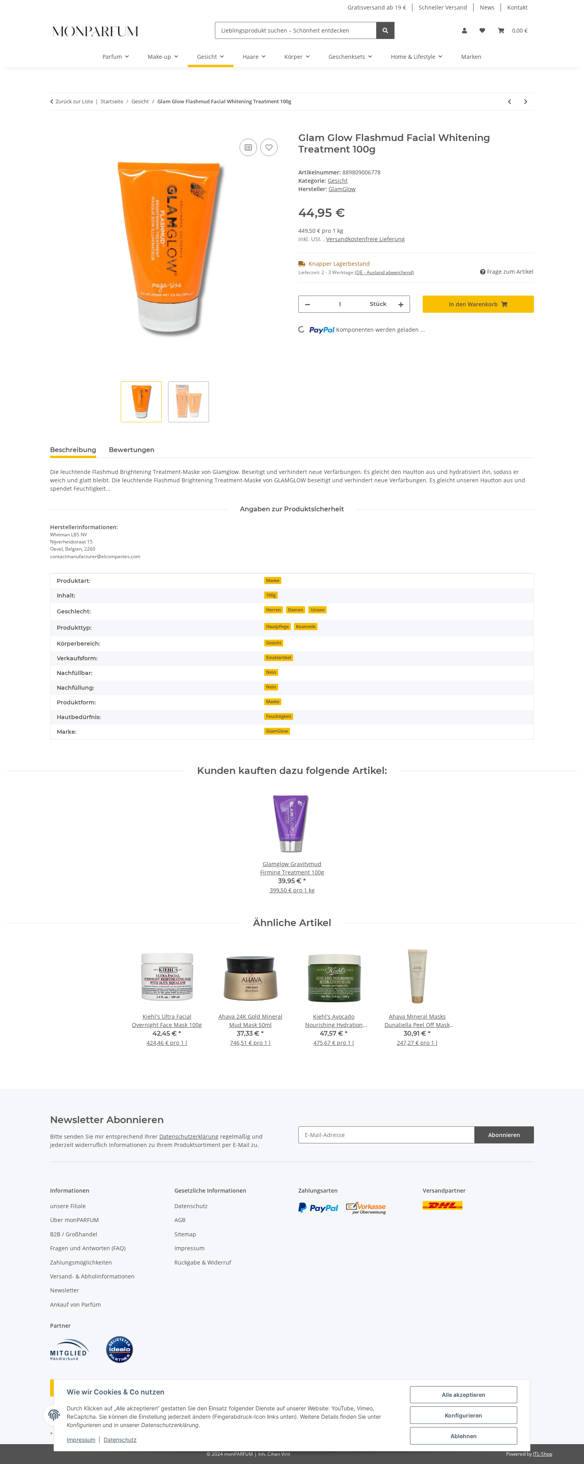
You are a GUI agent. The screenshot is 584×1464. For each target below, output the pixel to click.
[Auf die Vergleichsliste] (248, 147)
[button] (464, 30)
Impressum (81, 1439)
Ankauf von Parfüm (75, 1304)
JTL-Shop (542, 1453)
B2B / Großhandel (73, 1234)
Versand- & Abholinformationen (92, 1276)
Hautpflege (277, 626)
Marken (471, 56)
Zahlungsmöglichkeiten (81, 1262)
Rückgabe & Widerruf (202, 1262)
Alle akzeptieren (463, 1394)
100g (271, 595)
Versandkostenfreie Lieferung (365, 239)
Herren (273, 610)
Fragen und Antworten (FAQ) (88, 1248)
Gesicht (338, 180)
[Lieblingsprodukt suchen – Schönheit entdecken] (385, 30)
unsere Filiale (68, 1206)
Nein (271, 672)
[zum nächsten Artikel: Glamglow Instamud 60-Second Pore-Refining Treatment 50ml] (526, 101)
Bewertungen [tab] (132, 450)
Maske (272, 580)
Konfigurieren (463, 1415)
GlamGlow (277, 731)
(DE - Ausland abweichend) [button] (384, 272)
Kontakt (517, 7)
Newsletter (64, 1290)
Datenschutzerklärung (189, 1136)
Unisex (318, 610)
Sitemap (185, 1234)
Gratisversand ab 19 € (377, 7)
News (487, 7)
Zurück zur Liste (74, 101)
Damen (295, 610)
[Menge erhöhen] (401, 304)
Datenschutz (120, 1439)
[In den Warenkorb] (56, 128)
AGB (180, 1220)
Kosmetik (305, 626)
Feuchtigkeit (278, 716)
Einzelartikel (278, 657)
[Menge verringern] (307, 304)
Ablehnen (464, 1436)
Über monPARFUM (74, 1220)
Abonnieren (504, 1135)
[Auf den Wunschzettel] (269, 147)
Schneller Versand (443, 7)
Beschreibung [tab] (73, 450)
